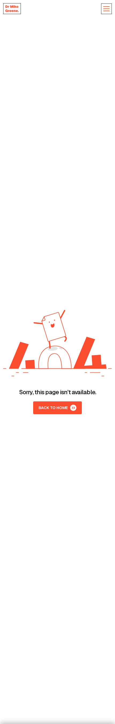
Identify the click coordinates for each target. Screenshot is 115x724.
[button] (106, 8)
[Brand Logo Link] (12, 8)
